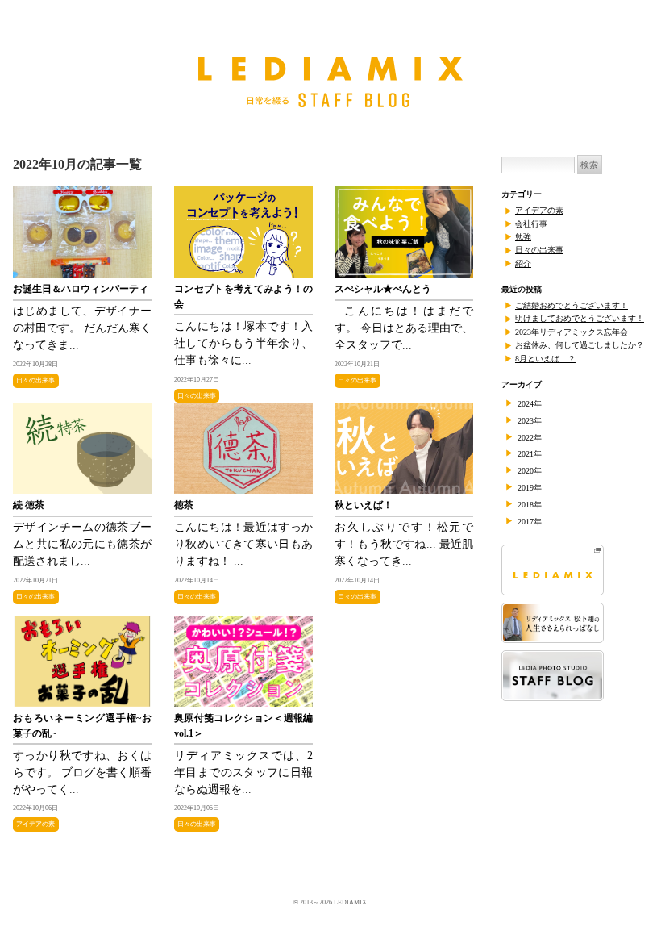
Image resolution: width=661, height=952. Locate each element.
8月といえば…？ (545, 358)
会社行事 (531, 223)
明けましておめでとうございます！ (579, 318)
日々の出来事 (35, 380)
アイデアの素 (35, 824)
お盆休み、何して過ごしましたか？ (579, 344)
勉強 (523, 236)
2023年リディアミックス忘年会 (571, 332)
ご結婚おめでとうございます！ (571, 305)
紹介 (523, 263)
